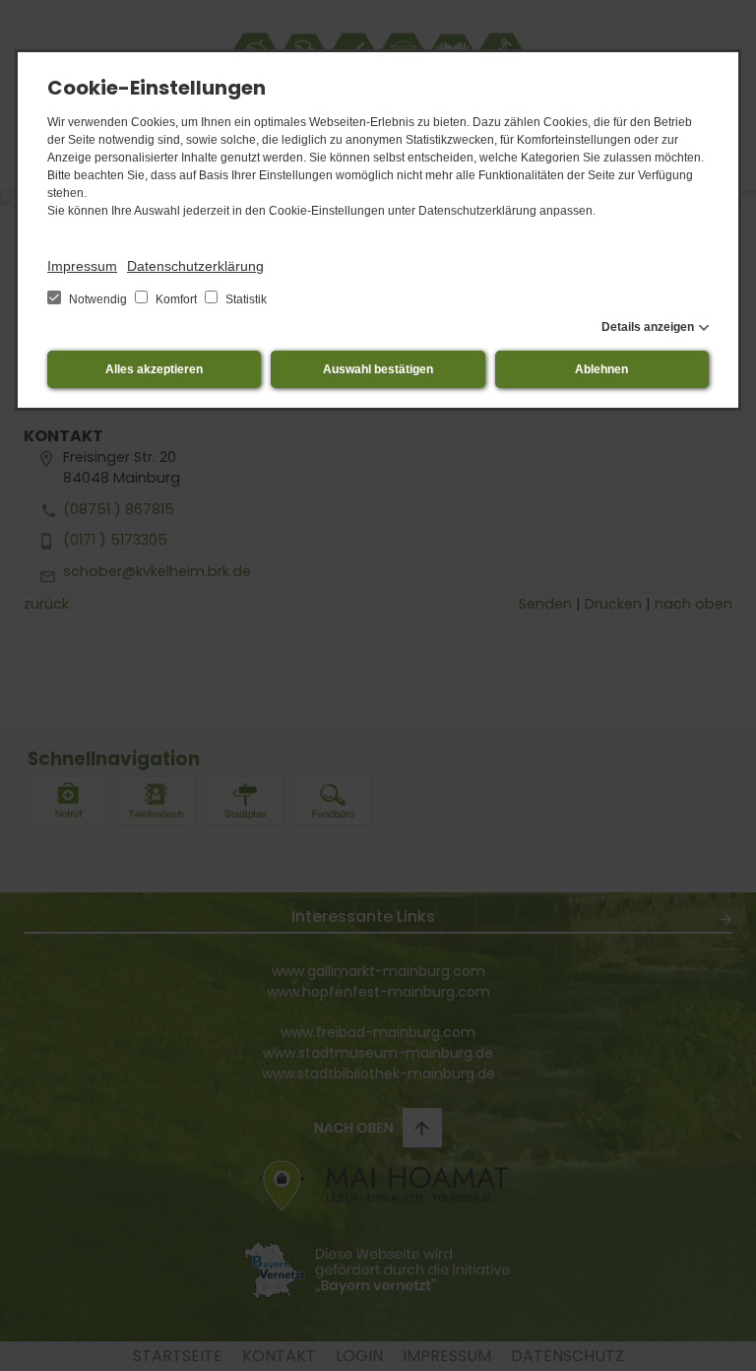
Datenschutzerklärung (195, 266)
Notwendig (98, 299)
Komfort (176, 299)
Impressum (82, 266)
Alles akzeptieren (154, 369)
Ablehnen (601, 369)
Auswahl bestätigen (378, 369)
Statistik (244, 299)
